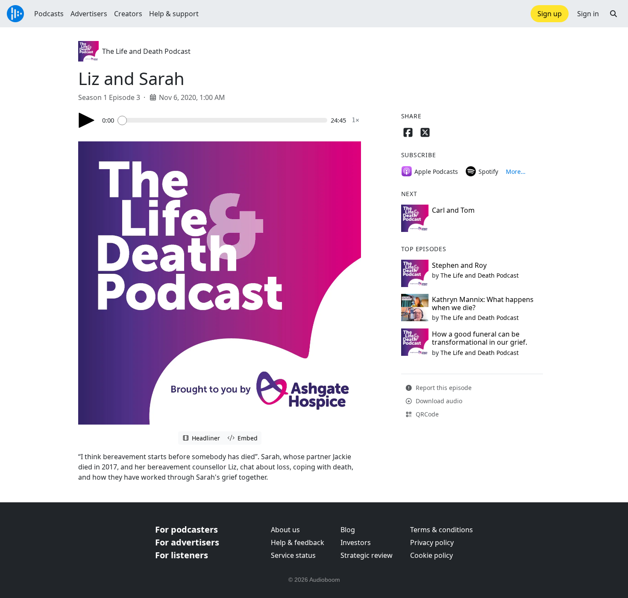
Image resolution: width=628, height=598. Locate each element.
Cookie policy (431, 555)
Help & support (174, 13)
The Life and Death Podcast (146, 51)
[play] (86, 120)
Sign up (549, 13)
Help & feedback (297, 542)
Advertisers (88, 13)
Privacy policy (432, 542)
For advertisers (187, 542)
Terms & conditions (441, 529)
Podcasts (49, 13)
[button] (613, 13)
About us (285, 529)
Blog (347, 529)
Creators (128, 13)
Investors (355, 542)
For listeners (181, 555)
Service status (293, 555)
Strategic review (366, 555)
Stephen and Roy (459, 265)
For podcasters (186, 529)
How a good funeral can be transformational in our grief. (479, 338)
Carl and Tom (453, 210)
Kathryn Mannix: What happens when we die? (483, 303)
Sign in (588, 13)
